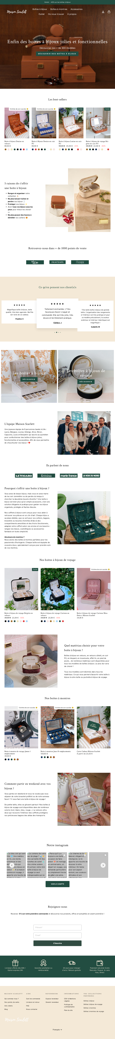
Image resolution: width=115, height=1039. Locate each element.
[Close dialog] (100, 494)
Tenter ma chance (80, 536)
